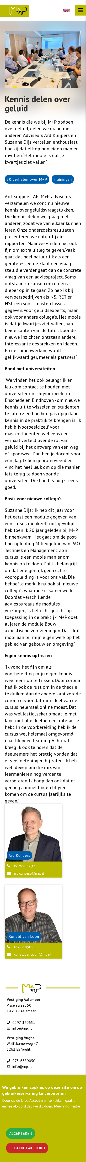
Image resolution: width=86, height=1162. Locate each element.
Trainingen (63, 179)
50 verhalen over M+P (27, 179)
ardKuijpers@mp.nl (28, 873)
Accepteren (20, 1133)
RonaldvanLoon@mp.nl (32, 954)
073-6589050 (24, 947)
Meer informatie (67, 1106)
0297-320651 (23, 1022)
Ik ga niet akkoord (27, 1148)
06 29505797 (24, 866)
